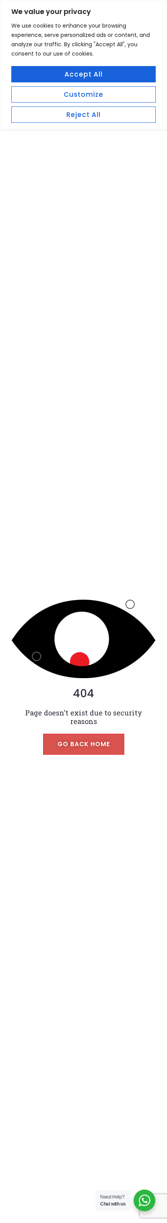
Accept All (83, 74)
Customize (83, 94)
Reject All (83, 114)
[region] (83, 64)
